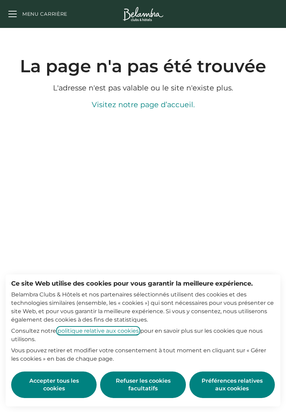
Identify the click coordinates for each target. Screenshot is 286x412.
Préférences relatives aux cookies (232, 384)
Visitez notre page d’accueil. (143, 104)
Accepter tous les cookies (54, 384)
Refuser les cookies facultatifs (143, 384)
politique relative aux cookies (98, 331)
